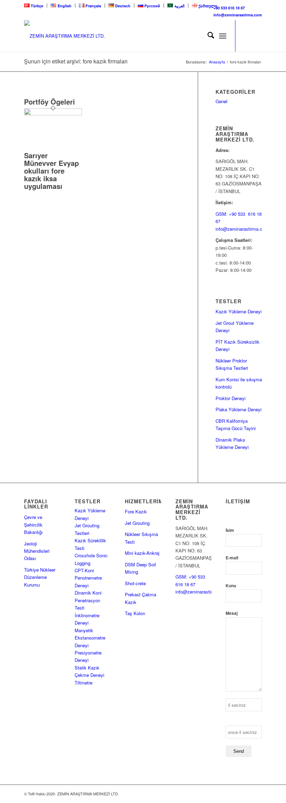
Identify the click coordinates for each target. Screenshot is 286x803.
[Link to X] (246, 36)
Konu (231, 586)
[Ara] (207, 36)
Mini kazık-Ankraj (142, 553)
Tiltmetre (84, 682)
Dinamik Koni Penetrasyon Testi (88, 600)
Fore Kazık (136, 511)
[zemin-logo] (76, 35)
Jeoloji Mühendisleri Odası (37, 551)
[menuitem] (35, 5)
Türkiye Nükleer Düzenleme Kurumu (39, 577)
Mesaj (232, 613)
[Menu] (222, 35)
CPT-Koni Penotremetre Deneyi (88, 578)
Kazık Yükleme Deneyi (239, 311)
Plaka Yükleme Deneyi (239, 409)
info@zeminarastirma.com (237, 14)
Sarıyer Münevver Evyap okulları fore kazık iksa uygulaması (51, 170)
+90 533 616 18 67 (229, 7)
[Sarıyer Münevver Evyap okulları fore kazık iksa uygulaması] (53, 113)
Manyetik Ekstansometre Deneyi (90, 638)
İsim (230, 530)
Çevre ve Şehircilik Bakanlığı (33, 524)
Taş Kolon (135, 613)
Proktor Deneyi (231, 398)
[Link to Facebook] (256, 36)
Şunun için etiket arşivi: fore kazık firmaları (76, 61)
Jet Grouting (137, 523)
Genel (221, 101)
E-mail (232, 558)
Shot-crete (135, 583)
